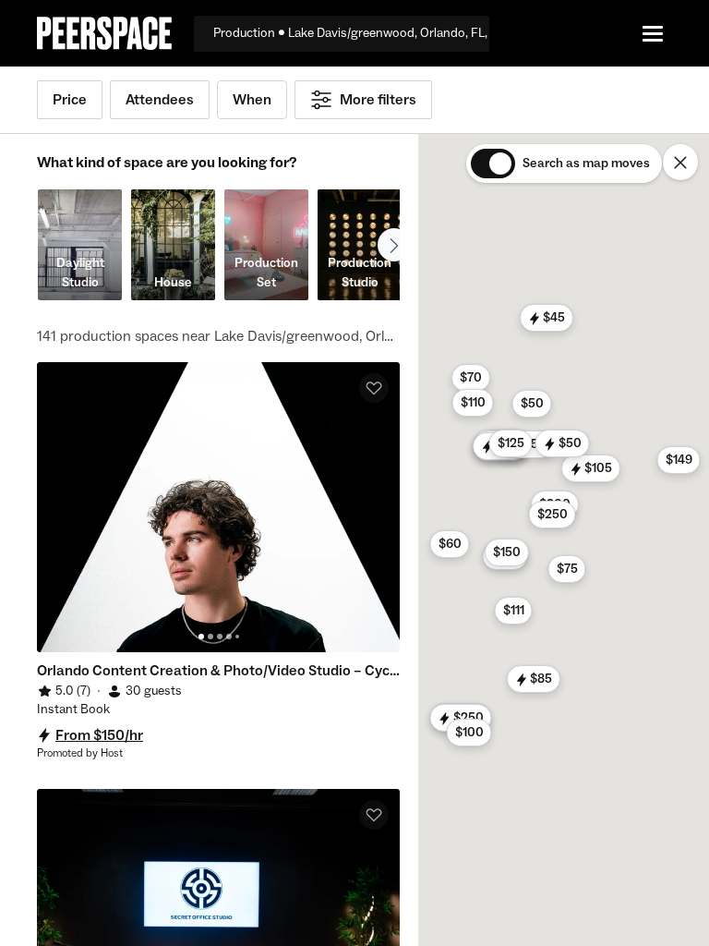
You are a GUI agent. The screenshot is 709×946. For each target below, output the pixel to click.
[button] (460, 718)
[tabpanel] (218, 507)
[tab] (201, 636)
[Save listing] (374, 388)
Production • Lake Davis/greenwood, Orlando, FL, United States (351, 33)
